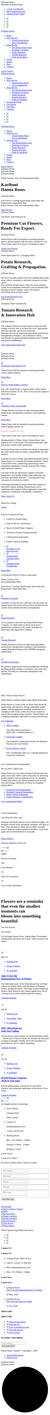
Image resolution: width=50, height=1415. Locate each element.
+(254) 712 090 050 (14, 9)
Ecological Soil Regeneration (18, 790)
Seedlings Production (10, 662)
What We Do (11, 45)
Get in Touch (14, 1332)
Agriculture (11, 1018)
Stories (9, 62)
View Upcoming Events (18, 1327)
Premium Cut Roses (20, 92)
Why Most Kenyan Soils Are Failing (11, 1029)
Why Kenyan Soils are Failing (19, 1301)
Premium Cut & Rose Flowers (13, 550)
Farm (19, 1018)
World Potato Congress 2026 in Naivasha (14, 1079)
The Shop (10, 107)
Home (9, 36)
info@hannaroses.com (15, 11)
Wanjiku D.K (12, 961)
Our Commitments (19, 85)
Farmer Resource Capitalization (19, 797)
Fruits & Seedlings (19, 99)
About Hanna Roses (20, 83)
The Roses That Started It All (13, 366)
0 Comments (11, 970)
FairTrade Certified (14, 737)
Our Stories (11, 104)
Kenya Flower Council (16, 748)
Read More (6, 377)
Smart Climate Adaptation (17, 794)
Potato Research (18, 95)
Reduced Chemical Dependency (20, 792)
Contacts (10, 67)
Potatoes (16, 966)
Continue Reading (8, 998)
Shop (8, 64)
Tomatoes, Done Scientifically (13, 406)
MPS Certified (12, 725)
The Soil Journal (15, 1330)
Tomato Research (19, 97)
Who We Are (11, 38)
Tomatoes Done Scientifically (13, 564)
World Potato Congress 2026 (12, 557)
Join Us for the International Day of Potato (16, 977)
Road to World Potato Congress (14, 385)
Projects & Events (13, 102)
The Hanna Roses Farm (22, 90)
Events (9, 59)
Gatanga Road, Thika (15, 14)
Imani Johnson (7, 838)
